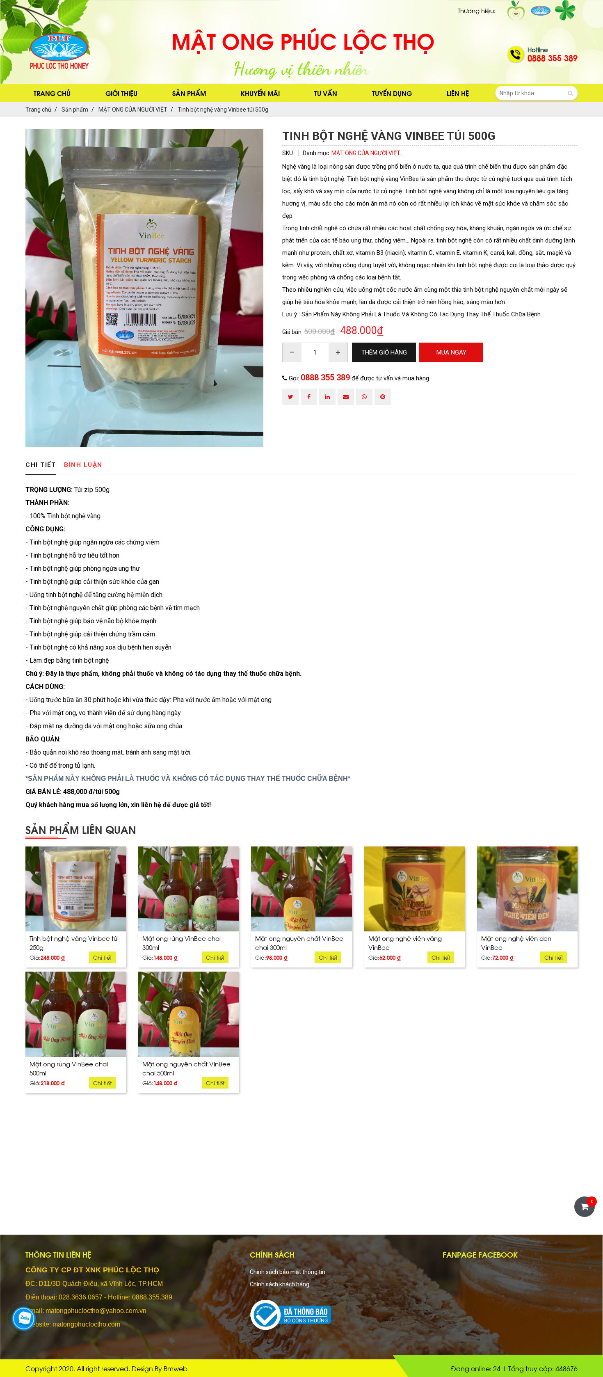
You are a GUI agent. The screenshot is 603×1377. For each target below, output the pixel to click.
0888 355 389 (325, 377)
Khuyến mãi (260, 93)
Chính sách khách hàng (279, 1284)
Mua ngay (75, 955)
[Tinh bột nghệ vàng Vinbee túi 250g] (75, 888)
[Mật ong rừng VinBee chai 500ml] (75, 1014)
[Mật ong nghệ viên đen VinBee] (527, 888)
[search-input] (537, 93)
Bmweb (175, 1368)
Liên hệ (458, 93)
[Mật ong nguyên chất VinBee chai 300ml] (301, 888)
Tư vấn (325, 93)
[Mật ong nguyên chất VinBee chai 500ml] (188, 1014)
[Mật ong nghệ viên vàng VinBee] (414, 888)
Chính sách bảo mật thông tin (287, 1272)
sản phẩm (189, 93)
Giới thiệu (121, 93)
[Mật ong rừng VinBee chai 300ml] (188, 888)
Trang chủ (52, 93)
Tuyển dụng (392, 93)
